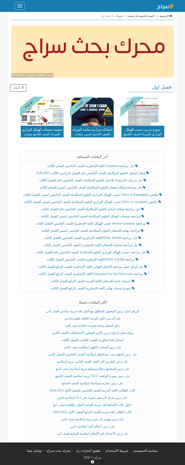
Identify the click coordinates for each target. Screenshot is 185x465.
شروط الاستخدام (117, 450)
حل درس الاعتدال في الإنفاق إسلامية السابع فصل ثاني (92, 433)
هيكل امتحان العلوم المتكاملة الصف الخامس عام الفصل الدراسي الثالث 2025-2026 (91, 173)
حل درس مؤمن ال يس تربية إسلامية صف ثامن (92, 419)
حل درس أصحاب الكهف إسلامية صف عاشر (92, 347)
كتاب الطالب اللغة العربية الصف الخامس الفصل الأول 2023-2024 (92, 390)
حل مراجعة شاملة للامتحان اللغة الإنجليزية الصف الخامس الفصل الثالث (91, 245)
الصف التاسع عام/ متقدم (140, 16)
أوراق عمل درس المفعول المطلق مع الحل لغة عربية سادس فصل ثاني (92, 311)
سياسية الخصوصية (146, 450)
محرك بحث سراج (59, 450)
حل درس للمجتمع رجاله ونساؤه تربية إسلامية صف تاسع (92, 369)
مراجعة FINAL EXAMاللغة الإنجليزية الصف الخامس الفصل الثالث (91, 259)
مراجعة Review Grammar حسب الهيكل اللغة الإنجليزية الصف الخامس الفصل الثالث (91, 223)
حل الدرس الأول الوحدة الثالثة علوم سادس (92, 318)
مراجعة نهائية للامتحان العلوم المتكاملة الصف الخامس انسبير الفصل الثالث (91, 230)
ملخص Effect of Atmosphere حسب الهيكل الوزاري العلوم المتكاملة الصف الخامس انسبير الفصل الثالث (91, 194)
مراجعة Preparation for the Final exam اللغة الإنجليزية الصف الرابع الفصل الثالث (91, 274)
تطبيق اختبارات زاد (88, 450)
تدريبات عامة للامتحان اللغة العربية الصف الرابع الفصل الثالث (91, 281)
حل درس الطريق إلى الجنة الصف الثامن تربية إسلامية (92, 361)
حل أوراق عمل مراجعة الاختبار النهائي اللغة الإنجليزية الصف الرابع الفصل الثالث (91, 266)
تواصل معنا (34, 450)
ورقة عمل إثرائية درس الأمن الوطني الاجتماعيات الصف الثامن (93, 333)
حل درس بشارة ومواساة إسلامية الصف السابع (92, 383)
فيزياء (119, 16)
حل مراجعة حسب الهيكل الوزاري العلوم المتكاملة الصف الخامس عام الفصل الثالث (91, 252)
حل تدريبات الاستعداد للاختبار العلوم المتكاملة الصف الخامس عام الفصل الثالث (91, 180)
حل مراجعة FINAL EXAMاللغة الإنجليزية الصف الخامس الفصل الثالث (91, 238)
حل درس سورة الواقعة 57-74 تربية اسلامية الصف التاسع (92, 376)
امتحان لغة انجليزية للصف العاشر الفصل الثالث (93, 340)
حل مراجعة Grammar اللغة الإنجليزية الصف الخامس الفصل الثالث (91, 166)
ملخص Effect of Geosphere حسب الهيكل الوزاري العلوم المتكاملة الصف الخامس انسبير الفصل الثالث (91, 202)
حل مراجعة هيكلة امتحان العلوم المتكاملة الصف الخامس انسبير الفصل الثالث (91, 187)
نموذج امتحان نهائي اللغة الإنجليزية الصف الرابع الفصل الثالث (91, 288)
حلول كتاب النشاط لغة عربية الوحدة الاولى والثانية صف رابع (92, 405)
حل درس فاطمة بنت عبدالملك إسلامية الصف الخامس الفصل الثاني (92, 354)
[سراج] (165, 5)
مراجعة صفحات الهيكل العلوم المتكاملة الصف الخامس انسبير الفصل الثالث (91, 216)
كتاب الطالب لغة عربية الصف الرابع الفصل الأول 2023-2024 (92, 412)
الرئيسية (164, 16)
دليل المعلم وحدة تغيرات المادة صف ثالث (92, 325)
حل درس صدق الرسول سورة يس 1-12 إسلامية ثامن (92, 397)
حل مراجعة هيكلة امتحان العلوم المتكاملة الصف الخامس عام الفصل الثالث (91, 209)
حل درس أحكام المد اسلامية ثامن (92, 426)
